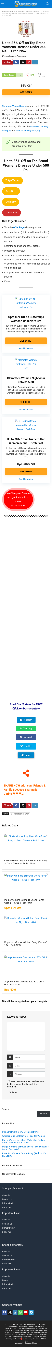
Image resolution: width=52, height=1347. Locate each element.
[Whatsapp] (20, 1312)
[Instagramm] (15, 1312)
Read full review (26, 348)
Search (5, 1109)
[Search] (47, 4)
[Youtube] (26, 1312)
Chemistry (10, 201)
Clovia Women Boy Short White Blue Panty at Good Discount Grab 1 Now (26, 862)
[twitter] (10, 1312)
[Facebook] (4, 1312)
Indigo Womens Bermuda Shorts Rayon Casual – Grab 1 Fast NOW (24, 901)
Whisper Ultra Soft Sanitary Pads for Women (23, 1136)
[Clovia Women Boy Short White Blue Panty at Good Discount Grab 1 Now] (26, 845)
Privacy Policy (8, 1203)
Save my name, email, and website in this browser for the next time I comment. (25, 1084)
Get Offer (26, 92)
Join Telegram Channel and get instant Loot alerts (18, 499)
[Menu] (3, 4)
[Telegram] (31, 1312)
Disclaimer (6, 1207)
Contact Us (7, 1199)
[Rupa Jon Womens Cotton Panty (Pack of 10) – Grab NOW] (26, 927)
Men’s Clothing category (28, 130)
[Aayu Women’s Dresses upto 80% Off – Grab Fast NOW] (26, 966)
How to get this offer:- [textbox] (14, 221)
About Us (6, 1195)
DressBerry (10, 191)
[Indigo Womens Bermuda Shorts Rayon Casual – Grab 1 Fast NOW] (26, 885)
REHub (35, 1339)
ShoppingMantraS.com (14, 106)
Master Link (11, 212)
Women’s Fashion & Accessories (23, 11)
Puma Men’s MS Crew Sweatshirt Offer (20, 1132)
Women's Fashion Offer (20, 814)
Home (5, 11)
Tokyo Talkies (12, 180)
